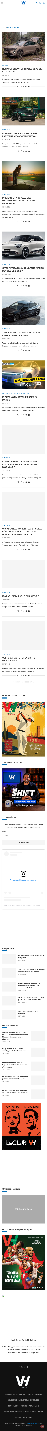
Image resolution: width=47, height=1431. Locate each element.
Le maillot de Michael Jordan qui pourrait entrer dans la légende (15, 1078)
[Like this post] (18, 86)
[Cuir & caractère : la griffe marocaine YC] (23, 635)
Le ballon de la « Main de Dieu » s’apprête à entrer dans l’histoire (15, 1092)
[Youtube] (44, 3)
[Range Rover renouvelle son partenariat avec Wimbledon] (23, 111)
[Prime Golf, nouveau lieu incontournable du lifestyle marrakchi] (23, 175)
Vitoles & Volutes (23, 1209)
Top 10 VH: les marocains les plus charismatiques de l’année (31, 970)
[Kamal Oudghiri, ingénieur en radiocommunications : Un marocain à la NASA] (9, 987)
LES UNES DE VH (11, 1394)
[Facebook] (33, 3)
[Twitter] (36, 3)
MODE (34, 1412)
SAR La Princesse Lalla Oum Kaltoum (29, 1012)
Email (4, 831)
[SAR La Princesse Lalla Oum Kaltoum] (9, 1014)
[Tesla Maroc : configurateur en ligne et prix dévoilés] (23, 310)
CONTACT (22, 1394)
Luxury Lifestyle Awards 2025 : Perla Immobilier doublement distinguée (20, 464)
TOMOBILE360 (13, 1406)
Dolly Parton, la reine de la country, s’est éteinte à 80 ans (14, 1050)
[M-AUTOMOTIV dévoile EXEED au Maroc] (23, 374)
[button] (4, 1209)
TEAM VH (30, 1394)
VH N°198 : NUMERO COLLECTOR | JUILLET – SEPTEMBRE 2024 (31, 998)
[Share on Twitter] (23, 86)
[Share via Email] (29, 86)
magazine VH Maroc (33, 1423)
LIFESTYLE (19, 1412)
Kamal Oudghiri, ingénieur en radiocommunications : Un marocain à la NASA (29, 985)
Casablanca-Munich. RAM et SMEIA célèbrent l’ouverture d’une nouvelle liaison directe (22, 532)
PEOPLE (28, 1412)
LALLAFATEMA (23, 1400)
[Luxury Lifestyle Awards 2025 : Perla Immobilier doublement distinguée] (23, 439)
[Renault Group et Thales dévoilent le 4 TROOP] (23, 46)
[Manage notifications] (42, 1426)
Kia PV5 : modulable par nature (20, 596)
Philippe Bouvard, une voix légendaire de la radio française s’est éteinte (14, 1065)
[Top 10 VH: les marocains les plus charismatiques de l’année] (9, 973)
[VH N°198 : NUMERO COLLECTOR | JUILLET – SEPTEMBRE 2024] (9, 1000)
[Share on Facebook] (21, 86)
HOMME (40, 1412)
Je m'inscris (23, 843)
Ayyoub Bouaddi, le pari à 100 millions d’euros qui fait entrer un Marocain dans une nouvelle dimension (15, 1035)
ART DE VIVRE (9, 1412)
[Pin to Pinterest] (26, 86)
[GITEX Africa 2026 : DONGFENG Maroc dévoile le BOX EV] (23, 246)
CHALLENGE (12, 1400)
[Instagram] (40, 3)
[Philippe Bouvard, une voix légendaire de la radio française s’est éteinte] (38, 1066)
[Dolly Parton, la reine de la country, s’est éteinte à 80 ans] (38, 1052)
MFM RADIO (34, 1400)
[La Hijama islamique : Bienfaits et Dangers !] (9, 959)
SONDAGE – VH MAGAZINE (29, 1406)
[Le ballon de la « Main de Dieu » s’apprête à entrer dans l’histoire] (38, 1094)
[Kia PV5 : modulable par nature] (23, 574)
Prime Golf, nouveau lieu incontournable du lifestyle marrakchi (19, 201)
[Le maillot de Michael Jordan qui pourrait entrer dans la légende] (38, 1080)
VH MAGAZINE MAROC (23, 1418)
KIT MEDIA (38, 1394)
